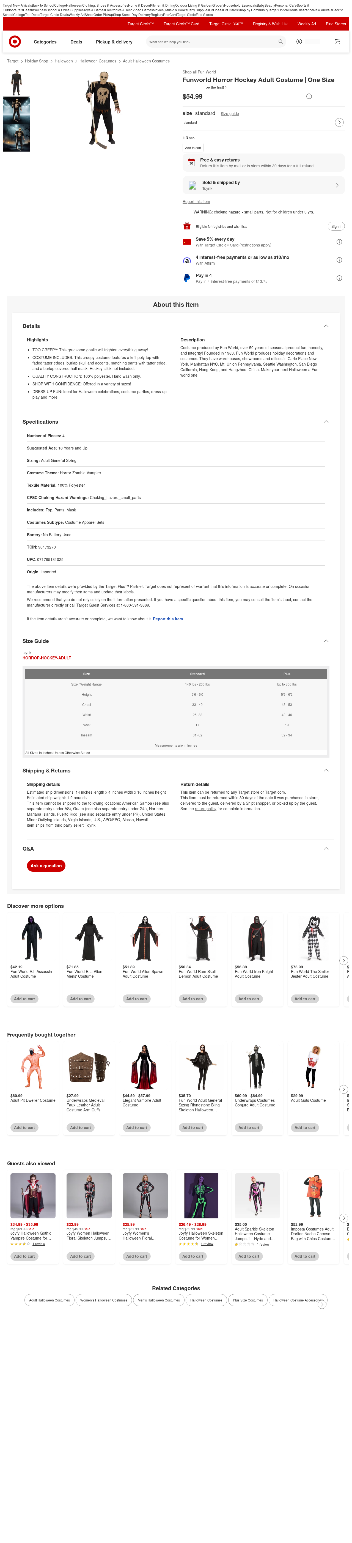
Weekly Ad (77, 14)
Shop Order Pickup (99, 14)
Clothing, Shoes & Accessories (105, 5)
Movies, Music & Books (170, 9)
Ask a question (46, 865)
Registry (157, 14)
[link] (205, 87)
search (281, 42)
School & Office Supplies (65, 9)
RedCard (170, 14)
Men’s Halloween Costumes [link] (159, 1300)
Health (28, 9)
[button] (205, 87)
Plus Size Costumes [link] (248, 1300)
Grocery (218, 5)
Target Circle (186, 14)
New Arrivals (322, 9)
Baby (261, 5)
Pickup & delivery (114, 42)
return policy (205, 808)
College (60, 5)
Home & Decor (139, 5)
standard (190, 122)
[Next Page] (339, 122)
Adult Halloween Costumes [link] (49, 1300)
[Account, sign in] (310, 41)
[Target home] (14, 41)
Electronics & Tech (119, 9)
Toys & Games (94, 9)
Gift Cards (230, 9)
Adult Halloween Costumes (146, 61)
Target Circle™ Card (181, 23)
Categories (45, 42)
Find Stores (204, 14)
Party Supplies (198, 9)
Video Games (143, 9)
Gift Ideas (216, 9)
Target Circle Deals (54, 14)
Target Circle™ (141, 23)
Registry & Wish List (270, 23)
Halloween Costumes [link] (206, 1300)
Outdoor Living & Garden (193, 5)
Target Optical (278, 9)
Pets (19, 9)
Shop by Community (253, 9)
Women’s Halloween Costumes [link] (103, 1300)
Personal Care (286, 5)
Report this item (196, 201)
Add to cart (193, 147)
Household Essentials (240, 5)
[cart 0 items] (338, 41)
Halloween (74, 5)
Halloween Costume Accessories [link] (298, 1300)
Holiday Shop (36, 61)
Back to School (43, 5)
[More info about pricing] (309, 96)
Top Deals (32, 14)
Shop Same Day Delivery (132, 14)
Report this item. (168, 618)
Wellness (40, 9)
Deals (293, 9)
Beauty (270, 5)
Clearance (305, 9)
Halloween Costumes (97, 61)
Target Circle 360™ (226, 23)
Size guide (230, 113)
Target (12, 61)
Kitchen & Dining (162, 5)
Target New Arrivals (17, 5)
